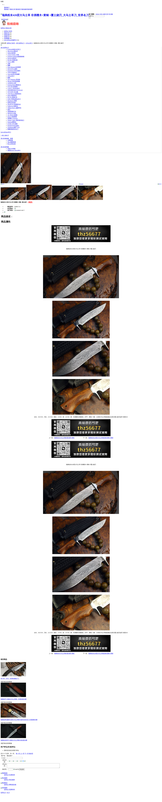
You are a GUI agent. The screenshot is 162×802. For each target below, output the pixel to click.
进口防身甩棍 (5, 147)
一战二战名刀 (5, 135)
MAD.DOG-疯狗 (12, 69)
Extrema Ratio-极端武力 (14, 85)
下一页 (27, 753)
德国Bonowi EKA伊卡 (14, 150)
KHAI (97, 14)
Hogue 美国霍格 (12, 116)
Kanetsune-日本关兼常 (14, 70)
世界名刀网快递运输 (10, 784)
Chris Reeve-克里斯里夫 (14, 93)
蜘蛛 (9, 77)
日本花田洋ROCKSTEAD (15, 90)
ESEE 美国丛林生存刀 (14, 99)
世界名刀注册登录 (9, 775)
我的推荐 (29, 9)
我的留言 (18, 9)
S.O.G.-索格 (11, 62)
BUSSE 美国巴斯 (13, 60)
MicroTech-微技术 (13, 51)
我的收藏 (24, 9)
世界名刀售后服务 (9, 779)
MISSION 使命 (12, 113)
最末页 (31, 753)
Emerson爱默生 (12, 122)
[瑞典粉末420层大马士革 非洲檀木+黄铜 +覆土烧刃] (16, 182)
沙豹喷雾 (10, 140)
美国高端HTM (12, 111)
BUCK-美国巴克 (12, 97)
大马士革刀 (29, 43)
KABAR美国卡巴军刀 (14, 49)
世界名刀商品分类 (6, 28)
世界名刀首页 (8, 31)
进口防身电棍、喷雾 (7, 138)
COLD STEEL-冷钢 (13, 54)
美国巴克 (6, 36)
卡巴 (101, 14)
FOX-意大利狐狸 (12, 86)
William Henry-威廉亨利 (14, 108)
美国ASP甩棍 (11, 148)
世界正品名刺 (12, 102)
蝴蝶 (9, 65)
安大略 (111, 14)
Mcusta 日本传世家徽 (14, 81)
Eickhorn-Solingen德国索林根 (16, 56)
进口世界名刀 (20, 43)
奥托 (9, 109)
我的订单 (12, 9)
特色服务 (4, 787)
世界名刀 (3, 792)
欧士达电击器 (12, 144)
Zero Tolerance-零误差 (14, 79)
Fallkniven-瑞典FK (13, 106)
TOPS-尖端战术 (12, 72)
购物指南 (4, 773)
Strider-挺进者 (12, 53)
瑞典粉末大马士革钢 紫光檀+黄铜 (64, 437)
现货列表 (4, 19)
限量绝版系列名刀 (13, 129)
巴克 (107, 14)
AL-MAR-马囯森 (12, 115)
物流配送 (4, 783)
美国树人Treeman (13, 118)
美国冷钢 (6, 34)
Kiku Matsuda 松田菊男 (14, 67)
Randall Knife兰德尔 (13, 125)
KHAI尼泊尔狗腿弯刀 (10, 40)
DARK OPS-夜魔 (12, 124)
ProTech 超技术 (12, 58)
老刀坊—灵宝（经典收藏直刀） (10, 678)
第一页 (18, 753)
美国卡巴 (6, 33)
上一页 (22, 753)
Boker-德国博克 (12, 95)
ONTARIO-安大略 (13, 92)
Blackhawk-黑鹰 (12, 100)
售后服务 (4, 778)
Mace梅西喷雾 (12, 142)
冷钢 (104, 14)
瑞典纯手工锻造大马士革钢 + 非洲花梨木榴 (13, 699)
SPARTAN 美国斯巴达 (14, 104)
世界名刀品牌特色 (9, 789)
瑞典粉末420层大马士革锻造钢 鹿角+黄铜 (100, 437)
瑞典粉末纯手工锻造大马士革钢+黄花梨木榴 (14, 740)
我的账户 (6, 7)
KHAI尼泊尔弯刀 (6, 132)
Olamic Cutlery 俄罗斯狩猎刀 (16, 120)
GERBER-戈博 (12, 83)
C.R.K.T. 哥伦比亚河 (14, 88)
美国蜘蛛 (6, 38)
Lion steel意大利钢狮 (13, 74)
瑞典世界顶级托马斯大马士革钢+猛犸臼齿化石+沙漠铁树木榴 (19, 719)
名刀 (8, 792)
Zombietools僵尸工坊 (14, 127)
